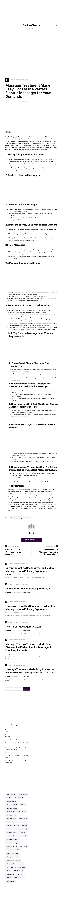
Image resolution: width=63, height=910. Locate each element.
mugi (8, 612)
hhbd (23, 832)
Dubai (16, 825)
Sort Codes (10, 874)
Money (19, 863)
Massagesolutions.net (44, 161)
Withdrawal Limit (19, 877)
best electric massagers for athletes (20, 518)
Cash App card (11, 815)
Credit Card (10, 822)
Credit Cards (21, 822)
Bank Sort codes (12, 808)
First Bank (10, 829)
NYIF (9, 870)
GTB (18, 829)
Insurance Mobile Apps (13, 843)
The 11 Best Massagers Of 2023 (23, 626)
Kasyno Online (9, 752)
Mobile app (10, 863)
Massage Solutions (13, 856)
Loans (16, 850)
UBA (9, 877)
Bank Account (18, 797)
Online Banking (18, 870)
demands (33, 145)
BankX (9, 101)
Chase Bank (23, 818)
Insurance (10, 836)
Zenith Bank (10, 881)
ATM (9, 797)
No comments (25, 101)
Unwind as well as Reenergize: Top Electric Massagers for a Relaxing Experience (29, 569)
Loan (9, 850)
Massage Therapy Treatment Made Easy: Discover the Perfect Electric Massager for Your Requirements (29, 647)
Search (7, 686)
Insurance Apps (22, 836)
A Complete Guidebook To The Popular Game (16, 739)
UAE (19, 874)
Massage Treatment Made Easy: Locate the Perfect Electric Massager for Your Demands (30, 671)
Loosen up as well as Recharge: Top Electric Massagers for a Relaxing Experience (30, 608)
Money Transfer (11, 867)
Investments (24, 846)
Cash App (22, 811)
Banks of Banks (31, 25)
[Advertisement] (31, 12)
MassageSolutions (12, 853)
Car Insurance (11, 811)
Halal (25, 829)
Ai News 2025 (22, 794)
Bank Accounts (11, 801)
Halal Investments (12, 832)
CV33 (9, 825)
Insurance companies (13, 839)
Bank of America (12, 804)
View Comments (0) (31, 539)
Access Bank (11, 794)
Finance (25, 825)
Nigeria (22, 867)
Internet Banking (12, 846)
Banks (22, 804)
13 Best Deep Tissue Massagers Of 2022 (28, 588)
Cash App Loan (11, 818)
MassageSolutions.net (13, 860)
